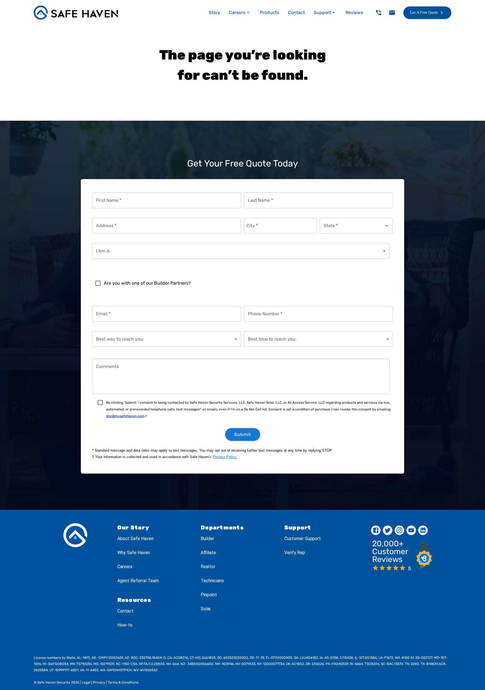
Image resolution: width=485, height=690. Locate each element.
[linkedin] (423, 530)
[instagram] (399, 530)
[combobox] (352, 225)
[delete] (378, 12)
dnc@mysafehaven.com (125, 416)
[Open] (387, 226)
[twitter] (387, 530)
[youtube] (411, 530)
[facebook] (376, 530)
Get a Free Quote (424, 12)
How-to (124, 625)
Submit (242, 434)
